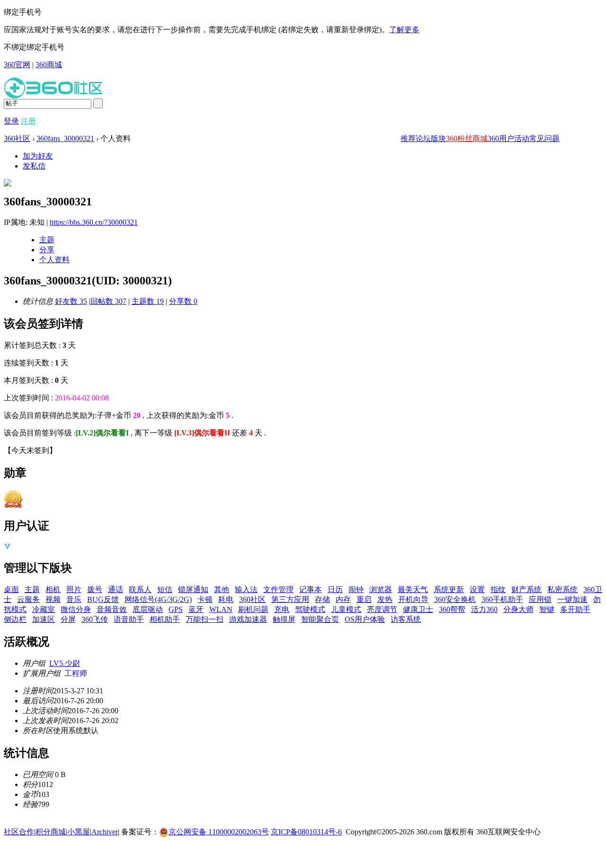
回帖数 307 (108, 301)
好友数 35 (71, 301)
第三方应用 (290, 599)
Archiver (104, 832)
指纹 (498, 589)
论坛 (423, 138)
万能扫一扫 (204, 619)
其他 (221, 589)
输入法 (246, 589)
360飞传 (94, 619)
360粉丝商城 (467, 138)
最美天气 (413, 589)
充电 (281, 609)
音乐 (73, 599)
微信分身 (76, 609)
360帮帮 (452, 609)
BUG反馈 (103, 599)
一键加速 (572, 599)
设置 (477, 589)
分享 (46, 250)
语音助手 (129, 619)
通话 (115, 589)
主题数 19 (148, 301)
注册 (28, 121)
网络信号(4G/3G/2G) (158, 599)
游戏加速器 (248, 619)
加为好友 (38, 156)
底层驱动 (148, 609)
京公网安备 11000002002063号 (219, 832)
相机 (53, 589)
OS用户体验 (365, 619)
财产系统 (526, 589)
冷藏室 (43, 609)
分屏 (68, 619)
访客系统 (406, 619)
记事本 (310, 589)
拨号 (94, 589)
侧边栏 (15, 619)
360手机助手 (502, 599)
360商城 (49, 65)
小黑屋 (78, 832)
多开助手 (575, 609)
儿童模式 (346, 609)
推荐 (408, 138)
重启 (364, 599)
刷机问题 (253, 609)
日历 (335, 589)
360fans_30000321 (65, 138)
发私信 (34, 166)
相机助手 (165, 619)
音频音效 (112, 609)
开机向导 (413, 599)
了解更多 (404, 30)
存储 (322, 599)
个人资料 (54, 260)
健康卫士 (418, 609)
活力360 (484, 609)
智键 (546, 609)
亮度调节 (382, 609)
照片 (73, 589)
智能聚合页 (320, 619)
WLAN (220, 609)
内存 (343, 599)
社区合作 (19, 832)
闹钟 (356, 589)
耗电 (225, 599)
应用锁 (540, 599)
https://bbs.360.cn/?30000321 (94, 222)
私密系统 (562, 589)
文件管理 (278, 589)
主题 (46, 240)
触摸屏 (284, 619)
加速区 (43, 619)
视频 (53, 599)
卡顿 (205, 599)
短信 (164, 589)
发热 (384, 599)
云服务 (28, 599)
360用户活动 (508, 138)
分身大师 (518, 609)
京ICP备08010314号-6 (306, 832)
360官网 (17, 65)
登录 (11, 121)
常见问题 (544, 138)
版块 (438, 138)
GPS (176, 609)
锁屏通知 (193, 589)
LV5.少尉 (64, 663)
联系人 (140, 589)
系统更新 (449, 589)
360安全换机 (455, 599)
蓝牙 (196, 609)
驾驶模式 (310, 609)
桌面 (11, 589)
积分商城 (51, 832)
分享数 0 (183, 301)
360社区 (17, 138)
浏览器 (380, 589)
